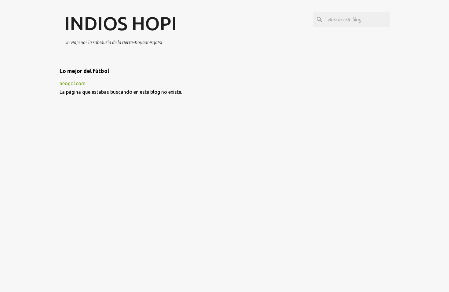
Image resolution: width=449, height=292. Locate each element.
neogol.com (73, 83)
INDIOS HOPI (120, 23)
